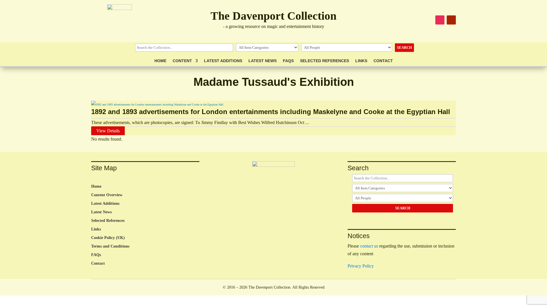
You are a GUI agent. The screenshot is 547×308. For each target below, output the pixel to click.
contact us (369, 246)
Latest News (262, 61)
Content (182, 61)
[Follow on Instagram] (439, 20)
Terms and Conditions (110, 246)
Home (160, 61)
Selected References (324, 61)
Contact (383, 61)
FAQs (288, 61)
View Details (108, 130)
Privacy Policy (361, 266)
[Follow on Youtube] (451, 20)
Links (361, 61)
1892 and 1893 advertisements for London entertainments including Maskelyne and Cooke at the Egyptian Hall (270, 112)
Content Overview (107, 195)
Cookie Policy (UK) (108, 238)
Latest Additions (223, 61)
